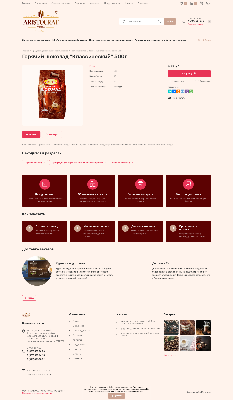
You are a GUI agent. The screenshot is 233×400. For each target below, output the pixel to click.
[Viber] (187, 91)
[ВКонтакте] (174, 91)
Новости (77, 349)
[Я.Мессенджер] (170, 91)
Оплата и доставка (81, 330)
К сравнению (178, 81)
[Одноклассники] (178, 91)
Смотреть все (170, 355)
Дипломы (77, 354)
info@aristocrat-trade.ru (38, 370)
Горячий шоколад (78, 51)
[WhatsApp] (191, 91)
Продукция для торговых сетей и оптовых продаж (160, 40)
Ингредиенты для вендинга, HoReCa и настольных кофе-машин (54, 40)
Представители (80, 344)
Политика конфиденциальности (37, 393)
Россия (92, 66)
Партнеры (77, 335)
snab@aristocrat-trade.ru (39, 374)
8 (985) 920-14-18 (36, 355)
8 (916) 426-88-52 (36, 359)
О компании (78, 326)
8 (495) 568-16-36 (196, 21)
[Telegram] (182, 91)
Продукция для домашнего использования (111, 40)
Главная (25, 51)
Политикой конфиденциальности (129, 391)
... (153, 3)
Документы (78, 358)
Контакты (77, 340)
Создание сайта (194, 392)
